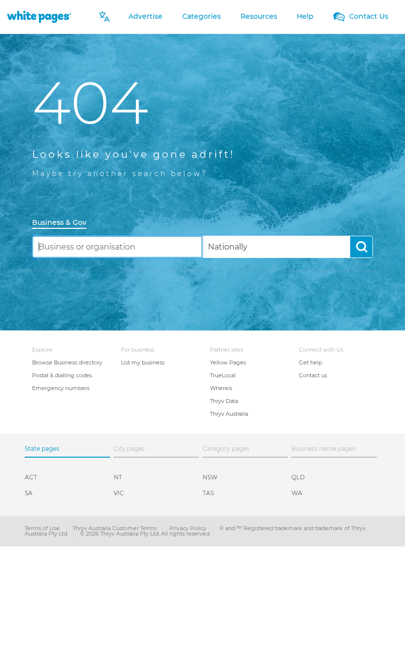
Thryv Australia (229, 413)
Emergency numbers (60, 388)
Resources (259, 16)
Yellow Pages (228, 362)
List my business (142, 362)
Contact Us (367, 16)
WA (296, 493)
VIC (119, 493)
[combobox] (117, 246)
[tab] (63, 223)
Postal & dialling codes (62, 375)
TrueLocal (223, 375)
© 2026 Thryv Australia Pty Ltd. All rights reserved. (145, 533)
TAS (208, 493)
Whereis (221, 388)
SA (29, 493)
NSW (209, 477)
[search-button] (361, 246)
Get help (310, 362)
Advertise (145, 16)
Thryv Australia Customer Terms (115, 528)
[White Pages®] (39, 16)
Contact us (313, 375)
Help (305, 16)
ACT (31, 477)
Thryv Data (224, 400)
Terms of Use (43, 528)
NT (118, 477)
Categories (201, 16)
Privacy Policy (188, 528)
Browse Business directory (67, 362)
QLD (298, 477)
